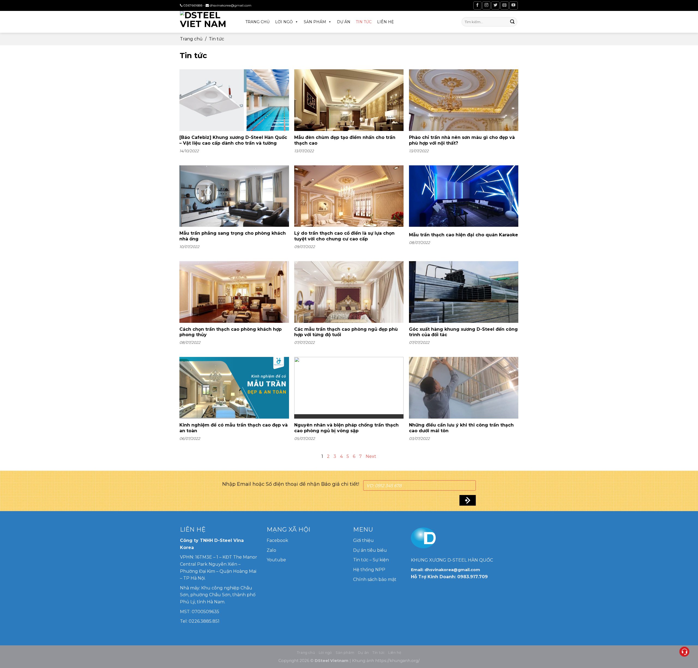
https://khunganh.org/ (397, 660)
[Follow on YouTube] (513, 5)
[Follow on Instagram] (486, 5)
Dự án (343, 21)
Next (371, 456)
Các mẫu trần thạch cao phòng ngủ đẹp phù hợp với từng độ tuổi (346, 332)
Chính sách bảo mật (374, 579)
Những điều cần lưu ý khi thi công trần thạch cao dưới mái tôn (461, 427)
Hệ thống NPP (369, 569)
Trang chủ (257, 21)
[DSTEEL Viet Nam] (207, 22)
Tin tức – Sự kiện (371, 559)
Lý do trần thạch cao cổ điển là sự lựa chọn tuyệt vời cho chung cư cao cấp (344, 236)
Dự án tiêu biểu (370, 550)
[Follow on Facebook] (477, 5)
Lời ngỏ (284, 21)
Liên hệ (385, 21)
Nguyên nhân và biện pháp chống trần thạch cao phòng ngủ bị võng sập (346, 427)
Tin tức (364, 21)
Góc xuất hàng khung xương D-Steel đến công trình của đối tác (463, 332)
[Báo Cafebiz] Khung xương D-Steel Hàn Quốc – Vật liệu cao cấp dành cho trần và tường (233, 140)
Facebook (277, 540)
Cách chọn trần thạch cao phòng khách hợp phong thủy (230, 332)
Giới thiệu (363, 540)
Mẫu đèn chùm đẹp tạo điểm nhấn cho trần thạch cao (344, 140)
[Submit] (512, 21)
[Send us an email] (504, 5)
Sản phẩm (315, 21)
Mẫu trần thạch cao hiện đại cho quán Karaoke (463, 234)
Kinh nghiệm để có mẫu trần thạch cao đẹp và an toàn (233, 427)
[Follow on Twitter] (495, 5)
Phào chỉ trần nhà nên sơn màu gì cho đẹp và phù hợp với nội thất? (462, 140)
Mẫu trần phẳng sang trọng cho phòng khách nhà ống (232, 236)
